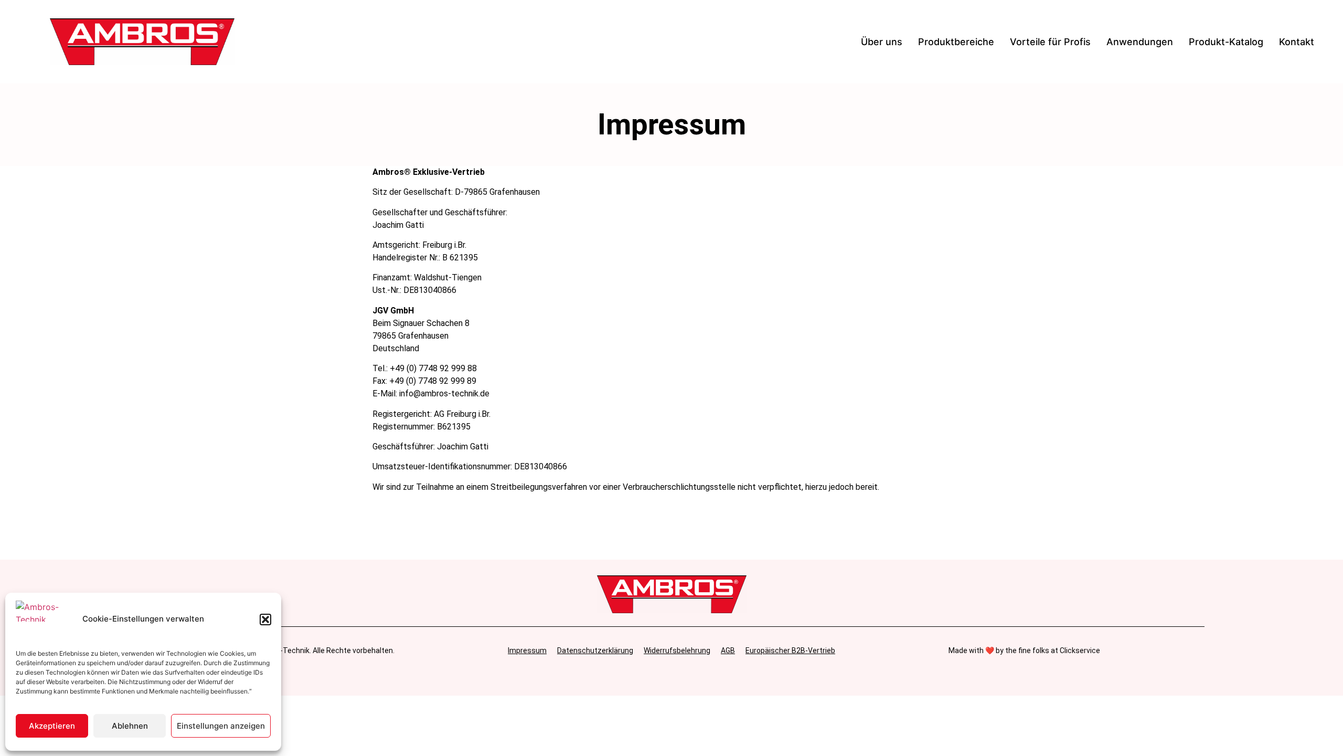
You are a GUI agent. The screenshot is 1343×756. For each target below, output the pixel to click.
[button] (265, 619)
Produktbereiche (956, 41)
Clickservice (1080, 650)
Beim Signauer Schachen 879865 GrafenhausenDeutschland (421, 335)
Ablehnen (130, 726)
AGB (728, 650)
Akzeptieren (52, 726)
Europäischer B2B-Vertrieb (790, 650)
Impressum (527, 650)
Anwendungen (1139, 41)
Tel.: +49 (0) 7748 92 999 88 (424, 368)
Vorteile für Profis (1050, 41)
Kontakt (1296, 41)
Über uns (881, 41)
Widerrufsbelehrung (677, 650)
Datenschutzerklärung (595, 650)
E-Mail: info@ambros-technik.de (430, 393)
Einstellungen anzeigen (221, 726)
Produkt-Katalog (1226, 41)
